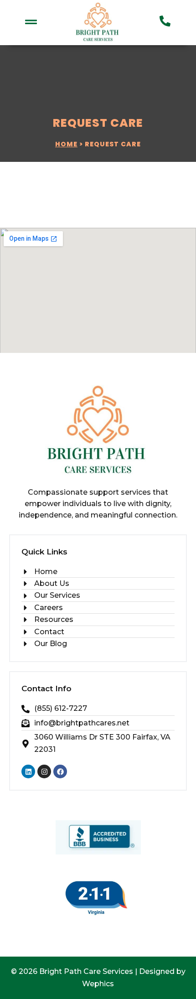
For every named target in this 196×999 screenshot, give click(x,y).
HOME (66, 144)
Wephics (98, 983)
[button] (31, 22)
